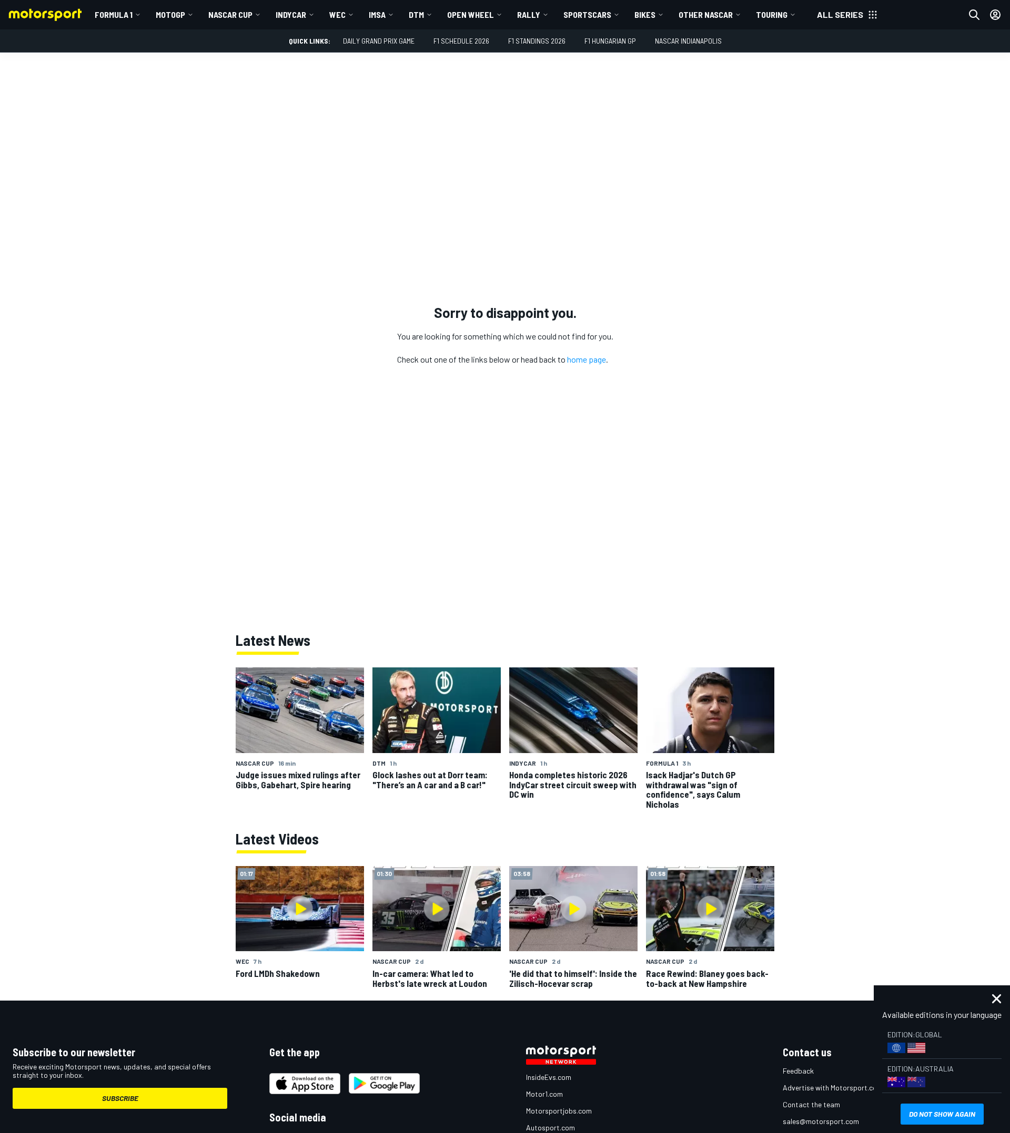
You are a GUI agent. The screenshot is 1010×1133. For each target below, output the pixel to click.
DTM (416, 14)
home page (586, 359)
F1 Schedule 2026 (461, 40)
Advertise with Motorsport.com (833, 1087)
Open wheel (470, 14)
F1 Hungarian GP (610, 40)
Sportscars (587, 14)
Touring (771, 14)
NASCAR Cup (230, 14)
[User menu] (995, 14)
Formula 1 (114, 14)
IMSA (377, 14)
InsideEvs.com (548, 1077)
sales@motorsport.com (821, 1121)
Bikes (644, 14)
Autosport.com (550, 1127)
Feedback (798, 1070)
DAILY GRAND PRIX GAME (379, 40)
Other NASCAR (706, 14)
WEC (337, 14)
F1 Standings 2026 (536, 40)
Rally (528, 14)
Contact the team (811, 1104)
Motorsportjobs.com (559, 1110)
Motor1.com (544, 1093)
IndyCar (291, 14)
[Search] (974, 14)
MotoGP (170, 14)
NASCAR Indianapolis (688, 40)
